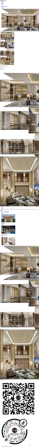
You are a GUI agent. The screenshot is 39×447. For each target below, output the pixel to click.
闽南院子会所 (3, 223)
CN (0, 5)
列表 (2, 208)
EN (1, 5)
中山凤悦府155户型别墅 (4, 6)
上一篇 (2, 207)
